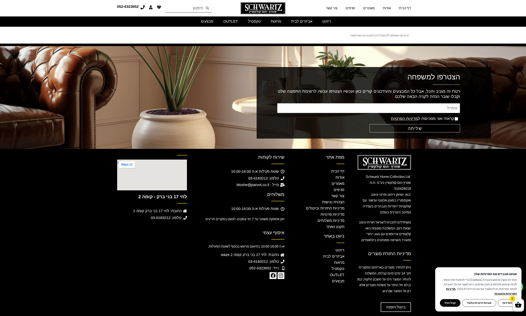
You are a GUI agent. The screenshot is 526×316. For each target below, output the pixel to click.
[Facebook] (273, 275)
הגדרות (507, 302)
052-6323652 (128, 7)
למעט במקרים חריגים (220, 219)
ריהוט (340, 250)
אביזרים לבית (333, 256)
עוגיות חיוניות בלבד (479, 302)
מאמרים (369, 8)
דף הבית (405, 8)
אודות (387, 8)
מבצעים (338, 281)
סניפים (350, 8)
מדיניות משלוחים (331, 221)
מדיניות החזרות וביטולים (325, 208)
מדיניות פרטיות (332, 214)
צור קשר (331, 8)
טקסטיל (338, 269)
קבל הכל (450, 302)
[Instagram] (281, 275)
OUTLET (337, 275)
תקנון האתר (335, 227)
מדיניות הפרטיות (404, 118)
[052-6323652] (143, 7)
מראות (339, 262)
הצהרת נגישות (333, 202)
